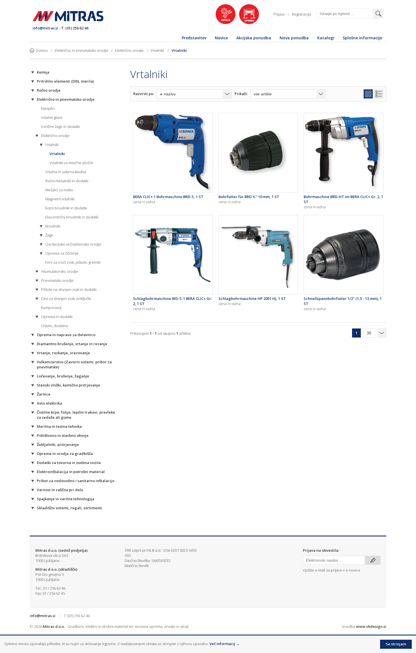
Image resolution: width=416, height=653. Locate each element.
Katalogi (325, 37)
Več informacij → (224, 643)
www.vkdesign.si (371, 626)
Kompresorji (51, 307)
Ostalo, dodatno (54, 325)
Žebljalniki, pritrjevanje (58, 444)
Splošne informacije (362, 37)
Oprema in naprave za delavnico (66, 334)
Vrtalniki (158, 50)
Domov (42, 50)
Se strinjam (396, 643)
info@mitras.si (45, 28)
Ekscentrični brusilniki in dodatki (71, 217)
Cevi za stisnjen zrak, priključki (66, 298)
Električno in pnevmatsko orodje (81, 50)
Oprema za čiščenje (62, 253)
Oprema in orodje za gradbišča (65, 453)
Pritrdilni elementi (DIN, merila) (65, 81)
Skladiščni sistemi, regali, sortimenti (69, 507)
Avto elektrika (49, 403)
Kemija (43, 72)
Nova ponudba (294, 37)
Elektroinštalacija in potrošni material (71, 471)
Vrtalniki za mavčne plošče (71, 162)
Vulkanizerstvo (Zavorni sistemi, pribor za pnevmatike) (74, 364)
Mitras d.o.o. (54, 626)
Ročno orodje (49, 90)
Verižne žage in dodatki (60, 126)
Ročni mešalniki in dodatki (66, 180)
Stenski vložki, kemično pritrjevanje (68, 385)
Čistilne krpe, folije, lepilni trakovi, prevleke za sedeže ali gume (76, 415)
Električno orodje (129, 50)
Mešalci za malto (59, 189)
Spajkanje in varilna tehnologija (65, 498)
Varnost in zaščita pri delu (60, 489)
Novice (221, 37)
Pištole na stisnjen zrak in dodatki (69, 289)
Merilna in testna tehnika (59, 426)
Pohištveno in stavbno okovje (63, 435)
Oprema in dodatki (56, 316)
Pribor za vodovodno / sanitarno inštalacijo (75, 480)
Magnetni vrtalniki (59, 198)
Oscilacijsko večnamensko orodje (73, 244)
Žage (49, 235)
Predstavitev (194, 37)
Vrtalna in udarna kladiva (65, 171)
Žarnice (43, 394)
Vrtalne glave (52, 117)
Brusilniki (52, 226)
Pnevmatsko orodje (57, 280)
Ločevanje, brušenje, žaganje (63, 376)
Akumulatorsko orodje (59, 271)
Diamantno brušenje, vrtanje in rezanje (72, 343)
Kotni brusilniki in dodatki (66, 207)
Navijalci (48, 108)
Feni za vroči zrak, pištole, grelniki (72, 262)
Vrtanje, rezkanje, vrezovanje (63, 352)
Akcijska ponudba (253, 37)
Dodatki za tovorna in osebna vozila (69, 462)
